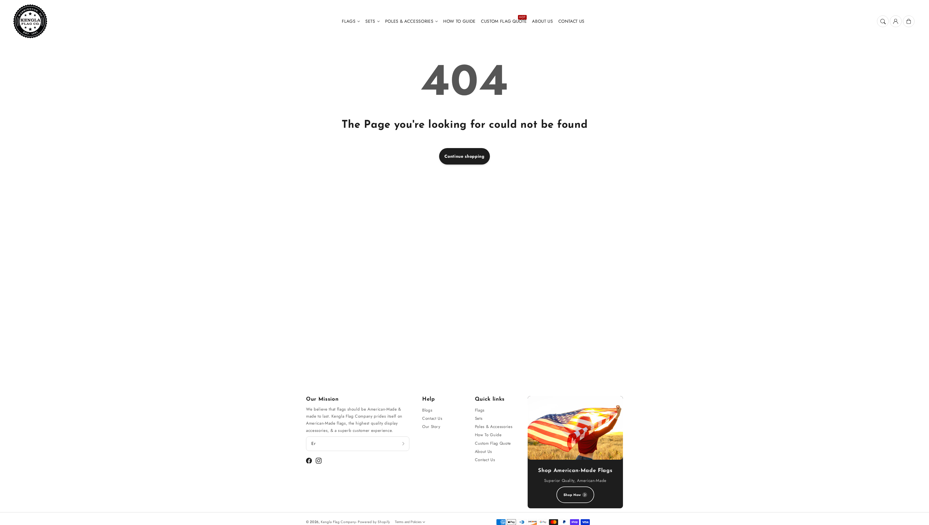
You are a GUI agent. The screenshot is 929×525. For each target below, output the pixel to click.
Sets (370, 21)
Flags (348, 21)
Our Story (431, 426)
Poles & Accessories (409, 21)
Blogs (427, 410)
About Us (483, 451)
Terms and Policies (408, 522)
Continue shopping (464, 156)
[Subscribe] (403, 443)
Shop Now (572, 494)
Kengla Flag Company (338, 521)
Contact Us (432, 418)
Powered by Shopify (374, 521)
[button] (883, 21)
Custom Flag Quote (493, 443)
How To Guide (488, 435)
